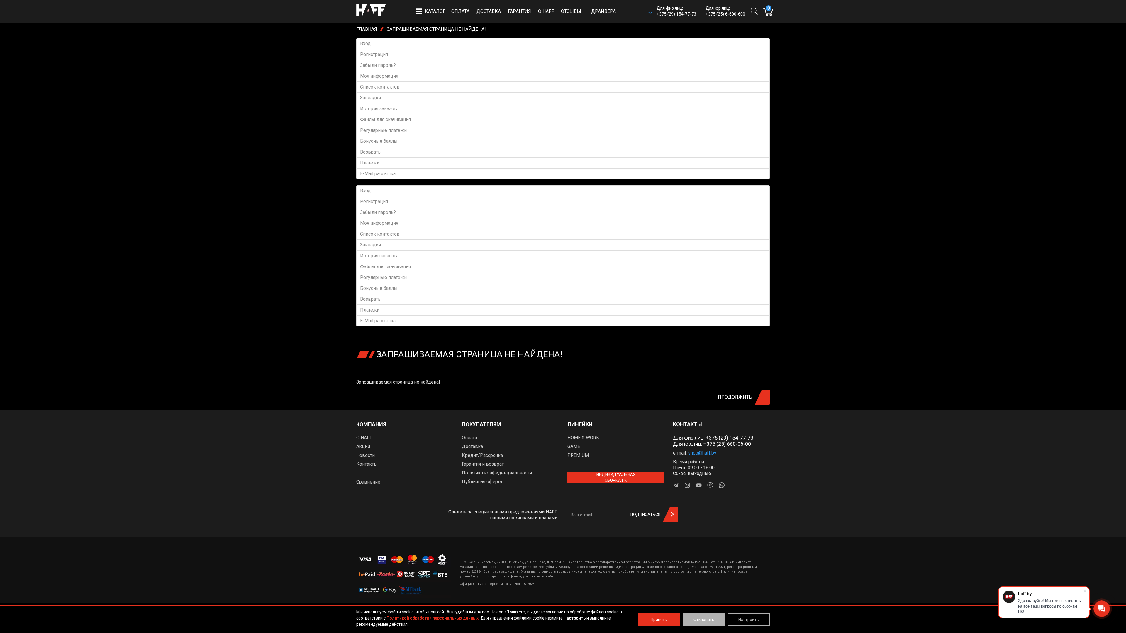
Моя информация (379, 76)
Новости (365, 455)
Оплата (460, 11)
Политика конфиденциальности (497, 473)
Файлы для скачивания (385, 119)
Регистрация (374, 54)
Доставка (488, 11)
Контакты (367, 464)
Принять (659, 619)
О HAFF (546, 11)
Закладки (370, 98)
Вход (365, 43)
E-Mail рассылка (378, 173)
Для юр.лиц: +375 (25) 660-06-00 (712, 444)
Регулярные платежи (383, 130)
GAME (573, 446)
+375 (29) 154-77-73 (676, 14)
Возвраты (371, 152)
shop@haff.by (702, 453)
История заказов (378, 108)
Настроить (748, 619)
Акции (363, 446)
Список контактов (380, 87)
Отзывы (571, 11)
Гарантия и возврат (483, 464)
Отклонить (703, 619)
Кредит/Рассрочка (482, 455)
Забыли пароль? (378, 65)
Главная (366, 29)
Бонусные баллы (379, 141)
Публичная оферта (482, 481)
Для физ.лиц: (713, 438)
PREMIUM (578, 455)
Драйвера (603, 11)
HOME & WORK (583, 437)
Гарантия (519, 11)
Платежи (369, 163)
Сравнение (368, 482)
